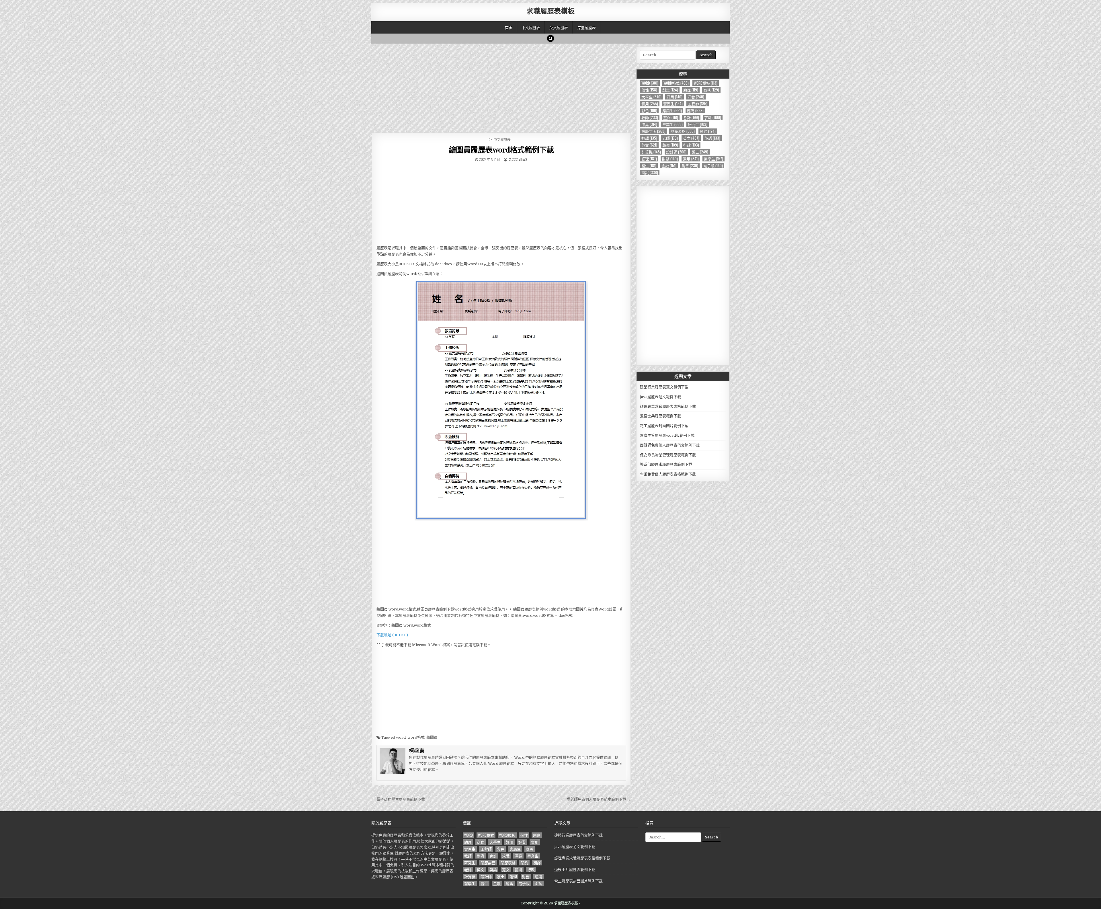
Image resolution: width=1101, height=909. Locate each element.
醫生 (648, 165)
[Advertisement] (501, 86)
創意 (670, 90)
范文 (649, 145)
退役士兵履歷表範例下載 (660, 416)
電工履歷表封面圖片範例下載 (664, 426)
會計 (691, 117)
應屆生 (672, 110)
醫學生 (713, 158)
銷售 (690, 165)
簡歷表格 (683, 131)
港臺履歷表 (586, 27)
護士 (700, 152)
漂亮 (649, 124)
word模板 (705, 83)
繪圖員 (432, 737)
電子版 (713, 165)
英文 (691, 138)
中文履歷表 (531, 27)
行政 (691, 145)
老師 (670, 138)
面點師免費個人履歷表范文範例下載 (670, 445)
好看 (696, 97)
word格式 (416, 737)
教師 (649, 117)
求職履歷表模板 (550, 10)
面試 (649, 172)
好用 (674, 97)
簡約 (708, 131)
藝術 (670, 145)
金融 (668, 165)
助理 (690, 90)
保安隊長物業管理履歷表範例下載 (668, 455)
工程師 (697, 103)
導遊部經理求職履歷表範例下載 (666, 464)
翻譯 (649, 138)
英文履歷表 (558, 27)
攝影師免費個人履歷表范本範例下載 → (599, 799)
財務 (670, 158)
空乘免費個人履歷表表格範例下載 (668, 474)
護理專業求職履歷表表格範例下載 (668, 406)
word (401, 737)
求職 (712, 117)
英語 (712, 138)
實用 (649, 103)
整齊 (670, 117)
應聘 (695, 110)
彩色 (649, 110)
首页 (508, 27)
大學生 (651, 97)
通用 (691, 158)
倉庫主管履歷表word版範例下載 (667, 435)
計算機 (651, 152)
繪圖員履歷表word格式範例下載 (501, 150)
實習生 (673, 103)
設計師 (676, 152)
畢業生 (672, 124)
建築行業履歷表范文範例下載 (664, 387)
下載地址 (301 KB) (392, 635)
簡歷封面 (653, 131)
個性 (649, 90)
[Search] (550, 38)
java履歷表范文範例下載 (660, 397)
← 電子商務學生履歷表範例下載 (398, 799)
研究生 (697, 124)
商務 (711, 90)
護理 (649, 158)
